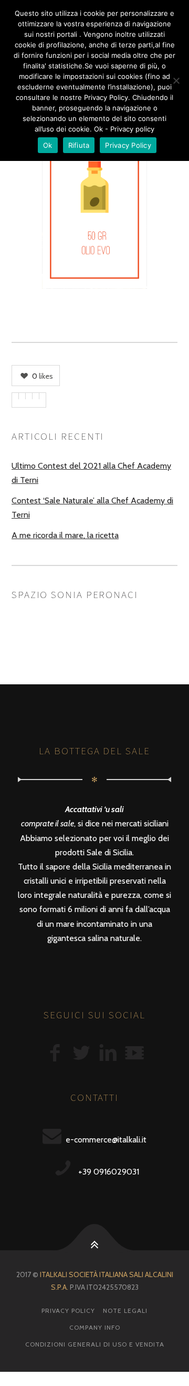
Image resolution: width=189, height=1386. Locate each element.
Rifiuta (79, 145)
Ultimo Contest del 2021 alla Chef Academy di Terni (91, 473)
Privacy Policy (68, 1310)
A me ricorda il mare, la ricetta (65, 535)
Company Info (94, 1327)
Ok (47, 145)
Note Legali (125, 1310)
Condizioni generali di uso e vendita (94, 1344)
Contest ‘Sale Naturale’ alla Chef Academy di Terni (92, 507)
